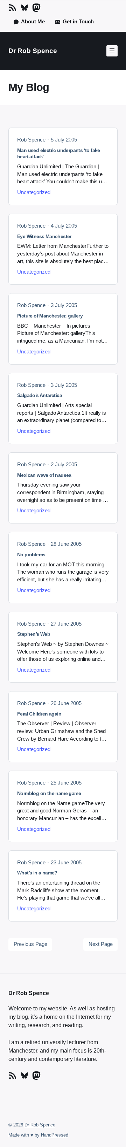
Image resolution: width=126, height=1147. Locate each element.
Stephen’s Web (33, 634)
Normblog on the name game (49, 793)
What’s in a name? (37, 872)
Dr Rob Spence (32, 50)
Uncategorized (33, 192)
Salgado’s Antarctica (39, 395)
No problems (31, 554)
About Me (33, 21)
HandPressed (54, 1135)
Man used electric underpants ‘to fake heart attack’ (58, 153)
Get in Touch (78, 21)
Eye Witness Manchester (44, 236)
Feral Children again (39, 714)
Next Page (101, 944)
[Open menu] (112, 50)
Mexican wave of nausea (44, 475)
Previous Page (30, 944)
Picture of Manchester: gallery (50, 316)
